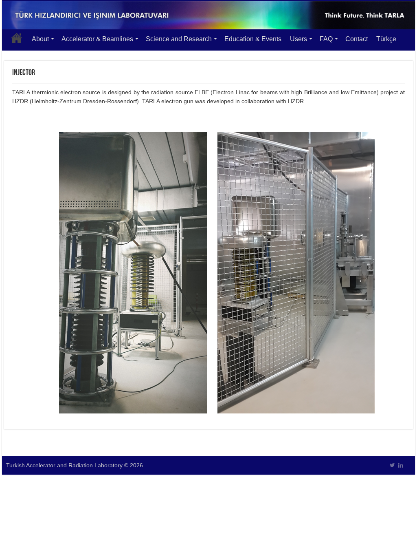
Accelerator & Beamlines (97, 38)
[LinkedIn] (400, 465)
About (40, 38)
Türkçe (386, 38)
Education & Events (252, 38)
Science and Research (179, 38)
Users (298, 38)
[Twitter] (392, 465)
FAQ (326, 38)
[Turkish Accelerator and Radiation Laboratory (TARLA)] (208, 15)
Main (16, 37)
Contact (356, 38)
